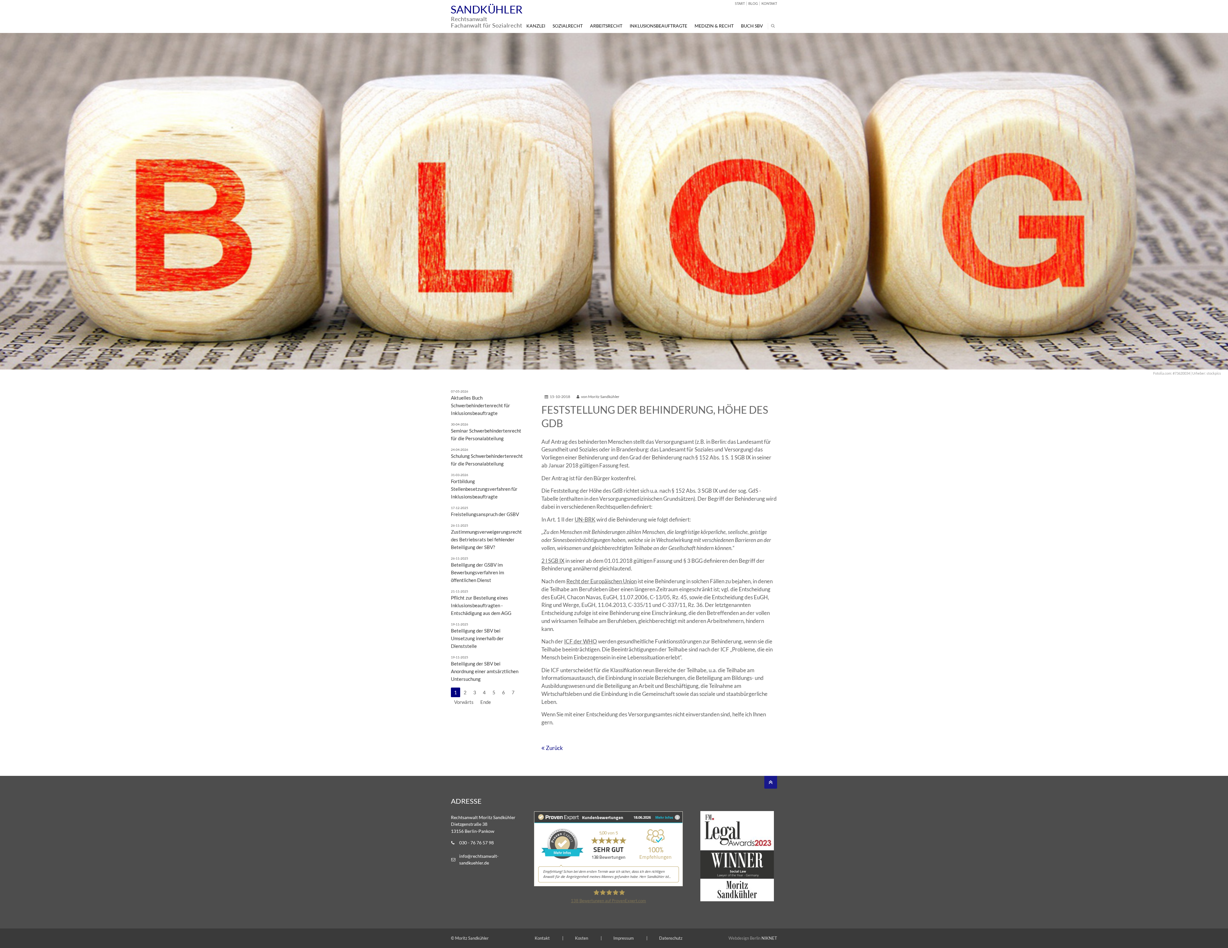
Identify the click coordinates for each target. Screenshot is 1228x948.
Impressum (623, 938)
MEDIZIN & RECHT (714, 25)
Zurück (554, 748)
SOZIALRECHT (568, 25)
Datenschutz (670, 938)
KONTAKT (769, 3)
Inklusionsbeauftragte (658, 25)
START (740, 3)
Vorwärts (464, 702)
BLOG (753, 3)
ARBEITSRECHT (606, 25)
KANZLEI (535, 25)
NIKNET (769, 938)
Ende (485, 702)
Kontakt (542, 938)
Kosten (581, 938)
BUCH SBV (752, 25)
